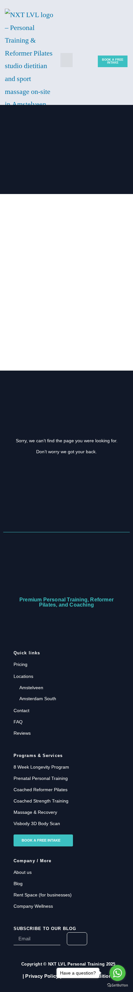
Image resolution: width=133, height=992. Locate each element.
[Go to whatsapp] (117, 973)
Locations (23, 676)
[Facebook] (44, 625)
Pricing (20, 664)
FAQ (18, 721)
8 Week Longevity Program (41, 767)
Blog (18, 883)
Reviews (22, 733)
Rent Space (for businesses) (43, 894)
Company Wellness (33, 906)
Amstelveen (31, 687)
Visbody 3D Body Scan (37, 823)
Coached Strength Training (41, 800)
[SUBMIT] (77, 938)
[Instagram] (88, 625)
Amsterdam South (37, 698)
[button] (66, 60)
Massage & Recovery (35, 812)
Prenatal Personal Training (41, 778)
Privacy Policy (41, 976)
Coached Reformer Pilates (40, 789)
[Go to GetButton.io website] (117, 985)
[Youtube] (66, 625)
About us (23, 872)
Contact (21, 710)
